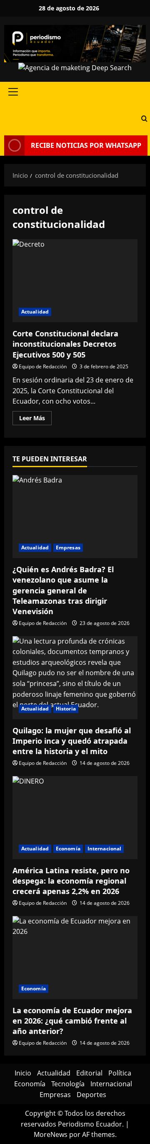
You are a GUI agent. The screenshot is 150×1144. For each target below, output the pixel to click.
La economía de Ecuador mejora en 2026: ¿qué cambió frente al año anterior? (72, 1020)
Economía (68, 848)
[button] (13, 91)
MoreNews (51, 1134)
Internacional (104, 848)
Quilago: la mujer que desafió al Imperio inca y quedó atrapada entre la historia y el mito (71, 740)
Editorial (89, 1073)
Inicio (23, 1073)
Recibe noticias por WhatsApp (86, 145)
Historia (66, 708)
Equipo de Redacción (43, 366)
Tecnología (68, 1083)
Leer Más (35, 419)
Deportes (91, 1094)
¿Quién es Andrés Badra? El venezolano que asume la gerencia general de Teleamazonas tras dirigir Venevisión (63, 590)
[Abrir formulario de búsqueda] (144, 118)
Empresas (68, 547)
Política (119, 1073)
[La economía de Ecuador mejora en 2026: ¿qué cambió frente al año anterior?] (75, 957)
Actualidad (35, 311)
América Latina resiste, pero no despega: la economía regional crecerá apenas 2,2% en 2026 (71, 880)
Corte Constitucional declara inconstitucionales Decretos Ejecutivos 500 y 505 (75, 280)
